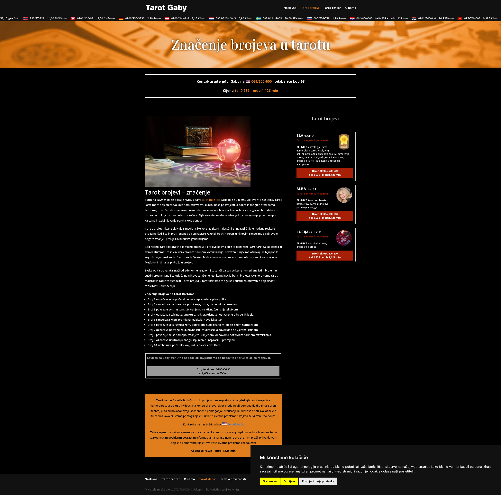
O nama (350, 8)
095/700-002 (473, 18)
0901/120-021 (87, 18)
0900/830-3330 (134, 18)
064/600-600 (373, 18)
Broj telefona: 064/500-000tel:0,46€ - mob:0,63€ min (213, 371)
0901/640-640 (427, 18)
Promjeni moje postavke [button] (318, 481)
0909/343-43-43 (225, 18)
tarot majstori (211, 200)
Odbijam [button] (289, 481)
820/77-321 (39, 18)
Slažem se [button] (270, 481)
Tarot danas (207, 479)
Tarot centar (332, 8)
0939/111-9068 (274, 18)
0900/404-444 (180, 18)
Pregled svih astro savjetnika (325, 270)
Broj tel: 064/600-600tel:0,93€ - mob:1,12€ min (325, 162)
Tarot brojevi (310, 8)
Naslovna (290, 8)
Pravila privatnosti (233, 479)
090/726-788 (321, 18)
